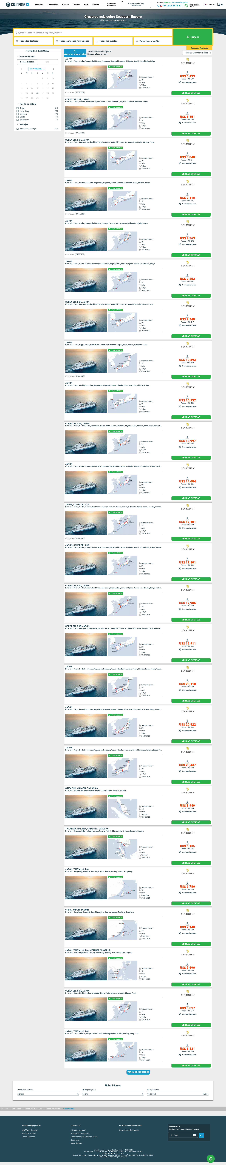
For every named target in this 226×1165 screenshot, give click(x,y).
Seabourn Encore (53, 1109)
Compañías (16, 1109)
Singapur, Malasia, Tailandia (81, 788)
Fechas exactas (27, 62)
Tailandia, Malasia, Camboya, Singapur (87, 829)
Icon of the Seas (29, 1133)
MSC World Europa (29, 1130)
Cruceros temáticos (111, 4)
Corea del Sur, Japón (77, 99)
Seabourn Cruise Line (33, 1109)
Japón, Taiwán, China (77, 869)
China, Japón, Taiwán (77, 910)
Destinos (39, 5)
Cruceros (4, 1109)
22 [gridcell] (37, 93)
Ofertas (95, 5)
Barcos (65, 5)
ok (201, 1135)
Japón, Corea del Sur (77, 505)
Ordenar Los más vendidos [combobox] (197, 53)
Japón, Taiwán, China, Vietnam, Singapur (87, 950)
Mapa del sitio (76, 1143)
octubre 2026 (36, 69)
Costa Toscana (28, 1137)
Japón (68, 59)
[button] (196, 6)
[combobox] (94, 32)
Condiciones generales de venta (84, 1137)
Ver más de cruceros (138, 1072)
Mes (47, 62)
